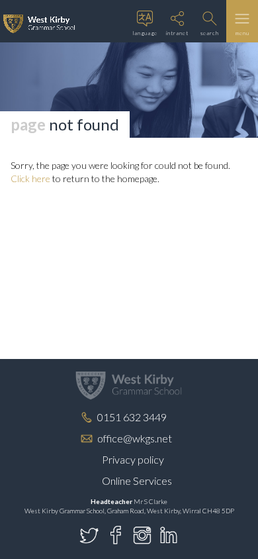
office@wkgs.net (134, 438)
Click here (30, 178)
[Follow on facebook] (116, 535)
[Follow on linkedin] (168, 535)
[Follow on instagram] (142, 535)
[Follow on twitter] (89, 535)
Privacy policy (133, 459)
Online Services (137, 480)
